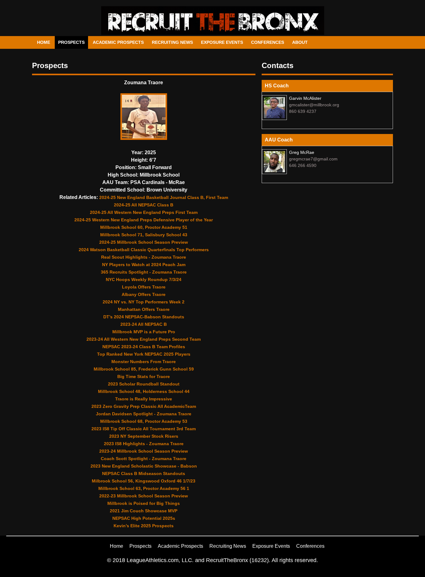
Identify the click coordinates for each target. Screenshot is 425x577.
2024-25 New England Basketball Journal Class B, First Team (163, 197)
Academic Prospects (118, 42)
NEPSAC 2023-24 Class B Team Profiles (143, 346)
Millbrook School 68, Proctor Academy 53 (143, 421)
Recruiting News (172, 42)
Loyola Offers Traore (144, 286)
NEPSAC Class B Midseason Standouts (143, 473)
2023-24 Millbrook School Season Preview (143, 451)
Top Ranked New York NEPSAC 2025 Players (143, 354)
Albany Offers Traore (144, 294)
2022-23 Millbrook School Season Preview (143, 495)
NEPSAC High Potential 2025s (143, 518)
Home (43, 42)
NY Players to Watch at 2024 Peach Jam (143, 264)
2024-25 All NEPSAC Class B (143, 204)
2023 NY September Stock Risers (143, 436)
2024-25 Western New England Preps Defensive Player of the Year (143, 219)
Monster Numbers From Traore (143, 361)
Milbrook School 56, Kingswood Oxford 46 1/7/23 (143, 480)
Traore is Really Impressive (143, 398)
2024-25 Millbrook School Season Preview (143, 242)
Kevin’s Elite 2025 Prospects (144, 525)
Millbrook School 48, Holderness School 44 (143, 391)
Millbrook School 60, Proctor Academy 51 (143, 227)
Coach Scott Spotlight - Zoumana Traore (143, 458)
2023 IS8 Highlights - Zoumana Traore (144, 443)
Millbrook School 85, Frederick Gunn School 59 (144, 369)
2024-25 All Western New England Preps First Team (144, 212)
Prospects (71, 42)
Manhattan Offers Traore (144, 309)
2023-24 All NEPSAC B (143, 324)
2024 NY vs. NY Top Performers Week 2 (143, 301)
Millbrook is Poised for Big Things (143, 503)
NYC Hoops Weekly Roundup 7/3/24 (143, 279)
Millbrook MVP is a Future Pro (143, 331)
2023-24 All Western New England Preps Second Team (143, 339)
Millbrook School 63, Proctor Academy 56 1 (143, 488)
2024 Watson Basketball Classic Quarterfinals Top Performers (144, 249)
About (300, 42)
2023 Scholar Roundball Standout (144, 383)
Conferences (267, 42)
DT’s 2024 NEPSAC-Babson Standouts (143, 316)
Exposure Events (222, 42)
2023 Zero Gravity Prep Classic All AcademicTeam (143, 406)
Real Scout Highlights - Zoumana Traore (143, 257)
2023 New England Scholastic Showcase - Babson (144, 466)
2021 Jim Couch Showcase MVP (143, 510)
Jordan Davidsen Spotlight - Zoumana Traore (143, 413)
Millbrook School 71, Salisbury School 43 (143, 234)
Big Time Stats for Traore (143, 376)
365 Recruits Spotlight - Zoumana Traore (144, 272)
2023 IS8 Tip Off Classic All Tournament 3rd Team (143, 428)
